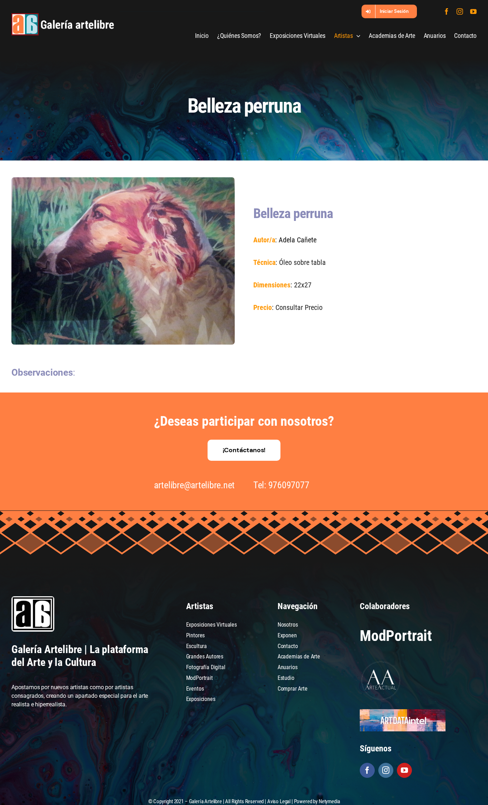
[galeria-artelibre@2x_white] (62, 16)
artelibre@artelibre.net (194, 485)
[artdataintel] (402, 711)
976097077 (288, 485)
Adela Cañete (298, 240)
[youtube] (473, 11)
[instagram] (460, 11)
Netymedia (329, 801)
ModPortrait (396, 636)
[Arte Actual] (381, 662)
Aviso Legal (278, 801)
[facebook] (446, 11)
